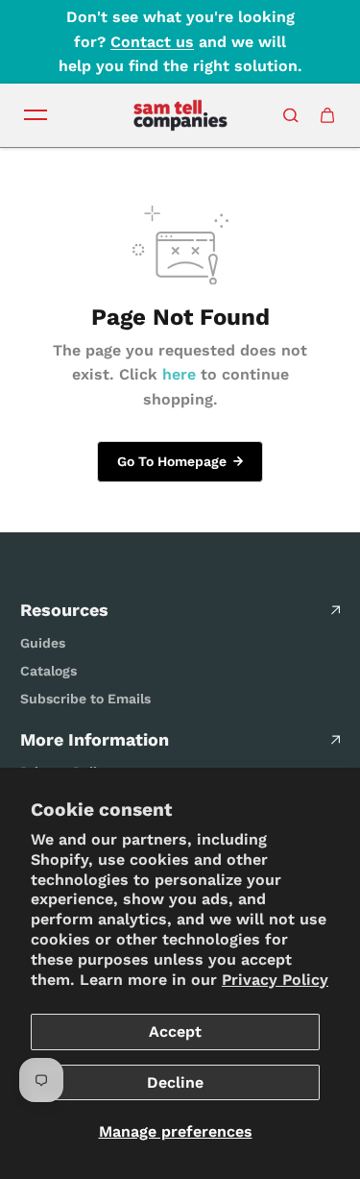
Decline (175, 1082)
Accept (175, 1031)
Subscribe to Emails (85, 698)
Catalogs (48, 670)
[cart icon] (327, 115)
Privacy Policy (275, 979)
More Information (94, 739)
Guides (42, 643)
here (179, 374)
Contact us (152, 42)
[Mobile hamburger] (35, 115)
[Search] (291, 115)
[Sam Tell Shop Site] (180, 115)
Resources (64, 610)
